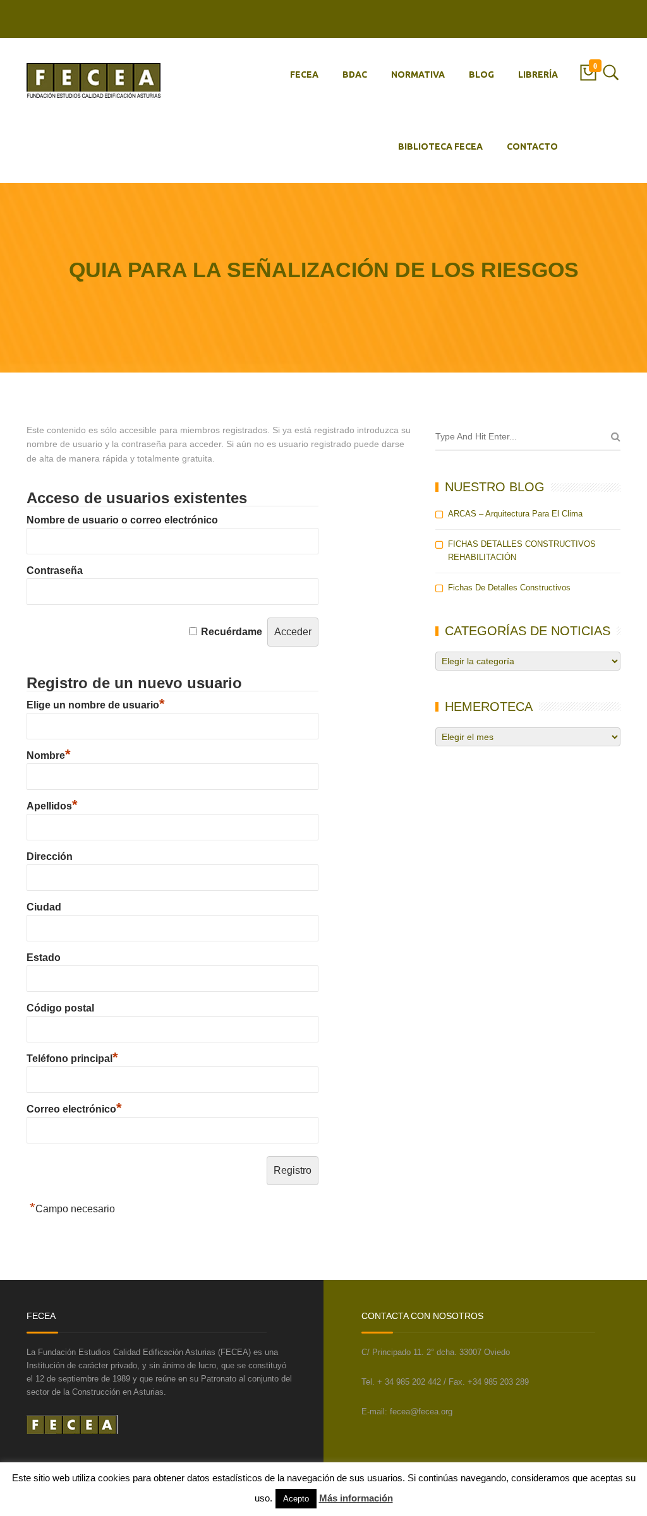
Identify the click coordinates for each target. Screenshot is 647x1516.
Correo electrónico (74, 1109)
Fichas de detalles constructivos (509, 587)
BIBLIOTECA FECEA (440, 146)
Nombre (49, 755)
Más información (356, 1498)
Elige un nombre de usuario (96, 705)
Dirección (50, 856)
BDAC (354, 74)
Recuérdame (231, 631)
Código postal (60, 1008)
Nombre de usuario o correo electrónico (122, 520)
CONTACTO (532, 146)
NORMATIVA (418, 74)
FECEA (304, 74)
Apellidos (52, 806)
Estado (44, 957)
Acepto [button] (296, 1498)
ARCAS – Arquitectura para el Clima (515, 513)
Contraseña (55, 570)
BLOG (481, 74)
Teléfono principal (72, 1058)
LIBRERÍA (538, 74)
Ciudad (44, 907)
